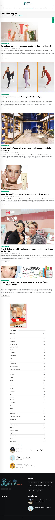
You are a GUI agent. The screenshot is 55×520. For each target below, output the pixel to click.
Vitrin (11, 358)
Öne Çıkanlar (12, 352)
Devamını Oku (4, 58)
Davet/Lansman (13, 363)
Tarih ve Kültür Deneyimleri (15, 369)
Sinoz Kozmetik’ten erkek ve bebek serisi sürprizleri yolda (25, 194)
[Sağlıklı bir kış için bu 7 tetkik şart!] (12, 458)
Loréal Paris (43, 488)
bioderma (30, 485)
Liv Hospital (38, 488)
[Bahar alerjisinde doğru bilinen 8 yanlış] (12, 466)
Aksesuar (12, 396)
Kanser (49, 485)
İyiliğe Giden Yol (13, 433)
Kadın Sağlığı (12, 341)
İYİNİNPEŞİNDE (5, 48)
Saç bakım (12, 385)
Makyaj (11, 380)
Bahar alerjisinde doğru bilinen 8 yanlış (25, 465)
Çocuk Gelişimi (13, 336)
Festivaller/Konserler (14, 366)
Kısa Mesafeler (13, 435)
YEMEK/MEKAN (38, 8)
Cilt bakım (12, 374)
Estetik (11, 377)
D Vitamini (40, 485)
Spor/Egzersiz (13, 419)
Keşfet (11, 349)
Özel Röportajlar (13, 355)
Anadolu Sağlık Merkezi (45, 482)
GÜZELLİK (5, 8)
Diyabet (35, 485)
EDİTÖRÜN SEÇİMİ (29, 8)
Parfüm (11, 383)
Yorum (18, 48)
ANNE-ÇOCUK (21, 8)
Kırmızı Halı (12, 399)
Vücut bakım (12, 388)
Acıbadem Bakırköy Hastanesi (34, 482)
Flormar (45, 485)
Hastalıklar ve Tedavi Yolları (15, 416)
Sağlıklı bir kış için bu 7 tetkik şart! (43, 507)
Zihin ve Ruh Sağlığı (13, 424)
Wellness (12, 422)
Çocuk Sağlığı (12, 338)
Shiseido (34, 490)
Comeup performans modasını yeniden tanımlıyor (21, 97)
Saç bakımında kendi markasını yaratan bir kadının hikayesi (26, 46)
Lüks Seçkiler (12, 402)
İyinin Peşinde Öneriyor (14, 347)
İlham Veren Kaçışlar (14, 430)
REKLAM (11, 408)
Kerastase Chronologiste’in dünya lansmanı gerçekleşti (29, 450)
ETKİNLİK (44, 8)
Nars (48, 488)
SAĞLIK (14, 8)
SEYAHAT (50, 8)
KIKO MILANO (31, 488)
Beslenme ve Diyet (13, 413)
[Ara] (53, 5)
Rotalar (11, 438)
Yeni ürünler (12, 391)
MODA (10, 8)
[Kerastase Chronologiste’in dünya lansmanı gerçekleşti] (12, 450)
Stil (10, 405)
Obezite (30, 490)
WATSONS (40, 490)
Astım (52, 482)
